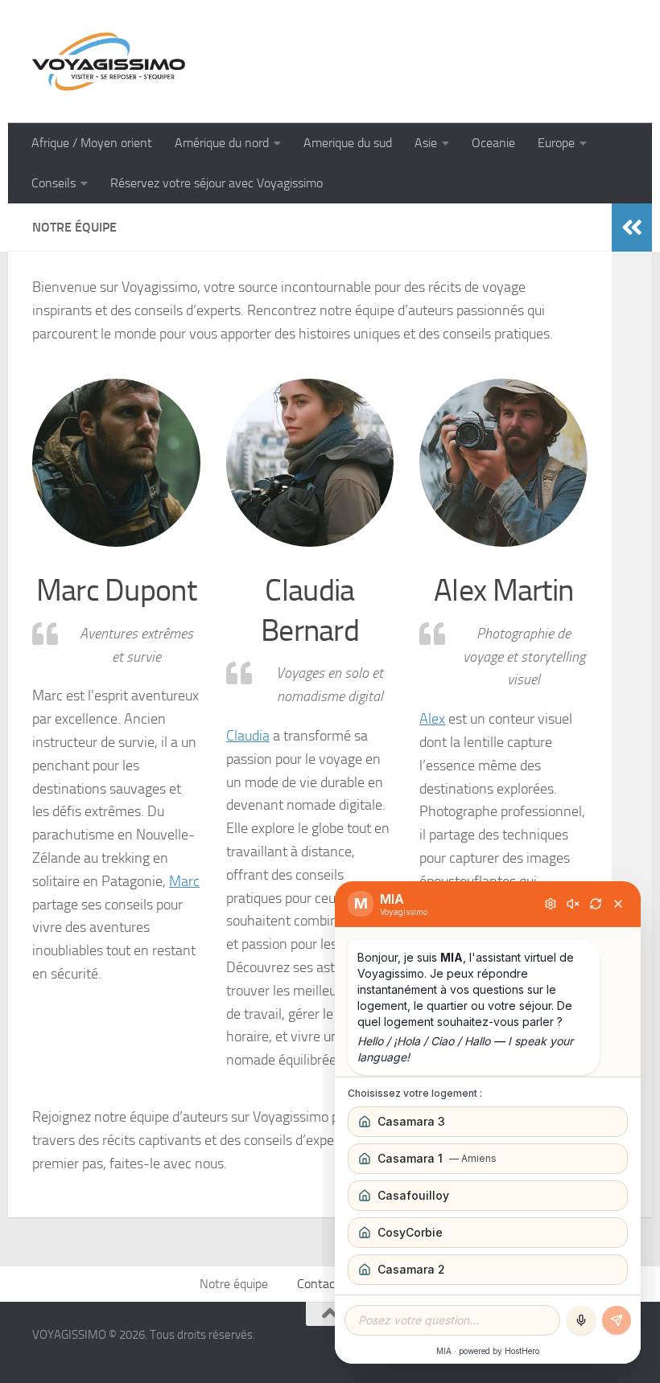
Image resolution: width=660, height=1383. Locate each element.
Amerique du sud (347, 142)
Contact (318, 1283)
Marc (184, 881)
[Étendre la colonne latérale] (632, 227)
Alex (432, 719)
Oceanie (493, 142)
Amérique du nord (222, 142)
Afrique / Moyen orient (91, 142)
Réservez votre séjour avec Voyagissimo (216, 183)
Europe (556, 142)
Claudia (248, 736)
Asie (426, 142)
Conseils (53, 183)
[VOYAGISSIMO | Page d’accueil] (108, 61)
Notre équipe (234, 1283)
